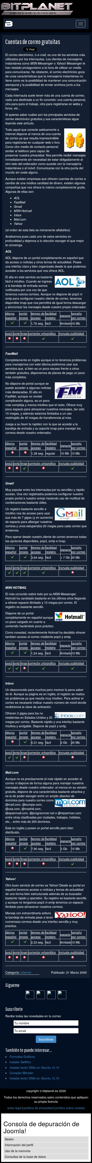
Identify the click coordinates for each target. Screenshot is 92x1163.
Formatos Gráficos (22, 1056)
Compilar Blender (21, 1073)
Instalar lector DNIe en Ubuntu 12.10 (34, 1078)
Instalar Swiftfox (20, 1062)
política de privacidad (38, 1108)
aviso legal (14, 1108)
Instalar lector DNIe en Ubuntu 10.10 (34, 1067)
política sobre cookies (70, 1108)
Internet (26, 972)
